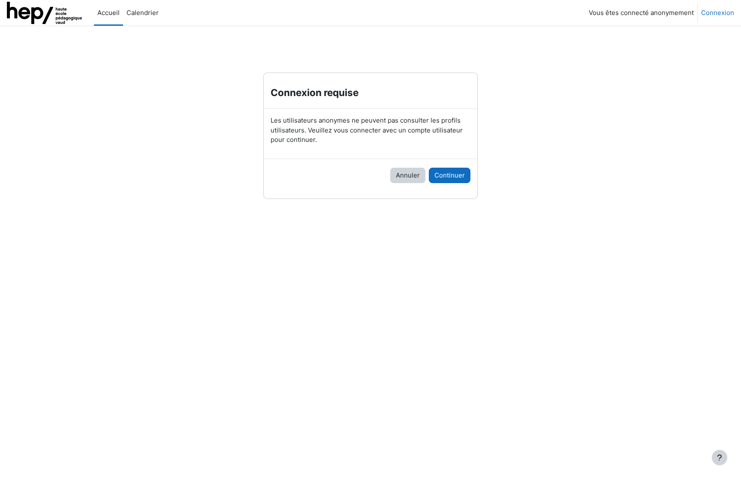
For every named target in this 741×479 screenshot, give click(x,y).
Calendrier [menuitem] (143, 13)
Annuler (408, 175)
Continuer (449, 175)
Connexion (717, 13)
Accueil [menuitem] (108, 13)
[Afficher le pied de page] (719, 457)
